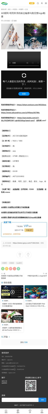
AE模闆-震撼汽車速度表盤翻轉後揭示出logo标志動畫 (21, 217)
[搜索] (38, 3)
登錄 (26, 342)
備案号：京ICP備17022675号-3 (24, 405)
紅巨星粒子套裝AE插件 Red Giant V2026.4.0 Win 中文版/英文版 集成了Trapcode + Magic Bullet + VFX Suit (35, 305)
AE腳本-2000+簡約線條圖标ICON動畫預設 (12, 305)
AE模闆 (4, 263)
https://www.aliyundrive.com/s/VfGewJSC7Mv (20, 113)
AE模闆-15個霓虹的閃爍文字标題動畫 (15, 207)
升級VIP (29, 230)
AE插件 (29, 301)
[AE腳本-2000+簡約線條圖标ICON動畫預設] (12, 292)
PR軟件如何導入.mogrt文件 (37, 276)
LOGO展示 (6, 21)
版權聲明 (4, 383)
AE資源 (11, 263)
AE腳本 (6, 301)
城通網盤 (16, 189)
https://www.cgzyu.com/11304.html (26, 243)
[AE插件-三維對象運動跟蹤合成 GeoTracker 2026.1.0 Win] (12, 316)
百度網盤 (40, 189)
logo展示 (19, 263)
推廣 (15, 21)
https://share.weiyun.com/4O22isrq (31, 105)
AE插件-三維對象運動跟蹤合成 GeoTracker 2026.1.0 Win (12, 329)
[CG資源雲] (4, 3)
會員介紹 (4, 381)
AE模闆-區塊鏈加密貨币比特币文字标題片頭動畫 (19, 212)
